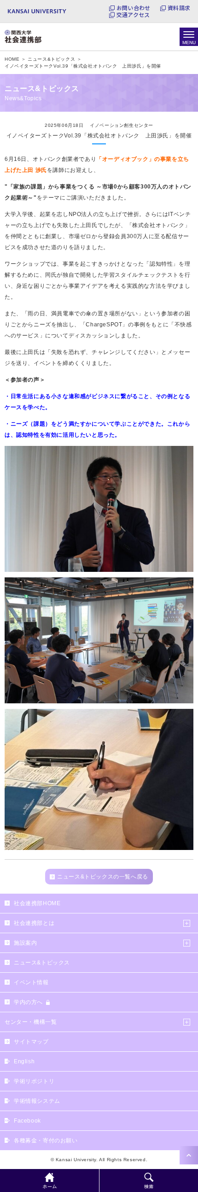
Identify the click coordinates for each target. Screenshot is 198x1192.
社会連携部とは (34, 923)
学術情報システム (37, 1101)
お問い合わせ (133, 8)
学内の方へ (28, 1002)
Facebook (27, 1121)
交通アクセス (133, 14)
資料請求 (179, 8)
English (24, 1061)
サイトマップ (31, 1041)
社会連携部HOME (37, 903)
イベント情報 (31, 982)
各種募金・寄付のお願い (46, 1140)
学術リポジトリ (34, 1081)
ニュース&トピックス (42, 962)
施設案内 (25, 943)
